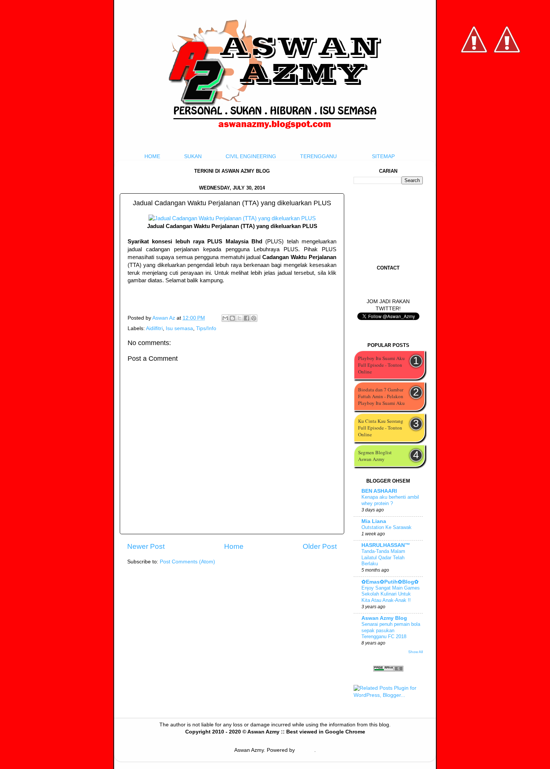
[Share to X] (239, 318)
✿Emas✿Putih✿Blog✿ (390, 582)
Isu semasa (179, 328)
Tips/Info (206, 328)
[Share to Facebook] (246, 318)
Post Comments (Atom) (187, 562)
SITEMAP (383, 156)
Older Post (320, 546)
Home (234, 546)
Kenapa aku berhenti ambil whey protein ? (390, 500)
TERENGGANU (318, 156)
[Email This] (225, 318)
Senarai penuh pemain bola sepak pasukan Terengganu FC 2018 (390, 630)
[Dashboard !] (507, 75)
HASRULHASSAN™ (385, 545)
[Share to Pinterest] (253, 318)
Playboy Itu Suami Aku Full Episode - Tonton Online (381, 365)
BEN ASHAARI (379, 491)
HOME (152, 156)
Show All (415, 652)
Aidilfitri (154, 328)
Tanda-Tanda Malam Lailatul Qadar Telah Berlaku (383, 557)
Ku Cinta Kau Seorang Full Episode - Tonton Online (380, 428)
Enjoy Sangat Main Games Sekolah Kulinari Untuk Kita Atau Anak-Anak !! (390, 594)
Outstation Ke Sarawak (386, 527)
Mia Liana (373, 521)
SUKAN (193, 156)
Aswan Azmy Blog (384, 618)
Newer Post (146, 546)
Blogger (305, 750)
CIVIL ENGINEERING (251, 156)
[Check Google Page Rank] (388, 670)
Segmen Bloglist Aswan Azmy (375, 455)
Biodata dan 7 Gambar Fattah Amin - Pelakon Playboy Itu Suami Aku (381, 396)
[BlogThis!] (232, 318)
